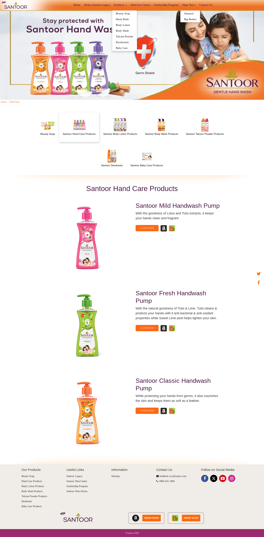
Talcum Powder (124, 36)
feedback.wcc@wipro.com (172, 476)
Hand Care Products (32, 481)
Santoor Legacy (74, 476)
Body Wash (122, 30)
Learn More (147, 228)
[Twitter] (258, 273)
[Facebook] (258, 282)
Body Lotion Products (33, 486)
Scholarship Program (166, 5)
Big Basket (190, 19)
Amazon (189, 13)
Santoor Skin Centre (76, 481)
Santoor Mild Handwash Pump (178, 205)
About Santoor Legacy (97, 5)
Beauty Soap (123, 13)
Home (77, 5)
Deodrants (27, 501)
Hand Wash (122, 19)
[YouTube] (222, 478)
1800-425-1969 (166, 481)
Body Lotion (123, 25)
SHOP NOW (151, 518)
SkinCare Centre (140, 5)
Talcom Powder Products (34, 496)
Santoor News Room (76, 491)
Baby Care (122, 48)
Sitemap (115, 476)
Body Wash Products (32, 491)
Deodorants (122, 42)
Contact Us (205, 5)
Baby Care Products (32, 506)
